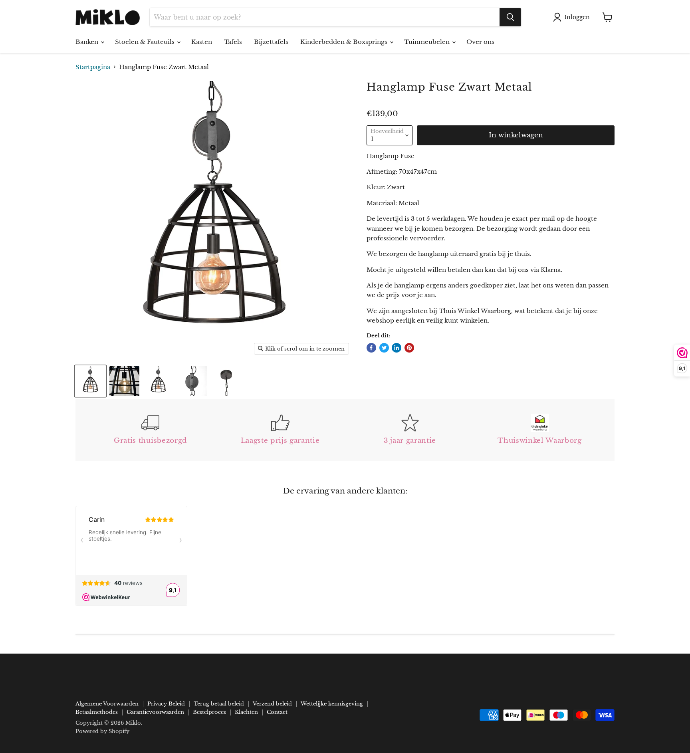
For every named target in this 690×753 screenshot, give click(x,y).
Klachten (246, 712)
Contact (277, 712)
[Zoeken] (510, 17)
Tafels (233, 42)
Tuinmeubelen (427, 42)
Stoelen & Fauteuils (145, 42)
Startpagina (92, 66)
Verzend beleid (272, 703)
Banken (87, 42)
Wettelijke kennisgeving (332, 703)
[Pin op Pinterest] (409, 348)
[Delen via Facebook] (371, 348)
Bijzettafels (271, 42)
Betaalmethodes (96, 712)
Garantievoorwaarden (155, 712)
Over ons (480, 42)
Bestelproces (209, 712)
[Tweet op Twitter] (384, 348)
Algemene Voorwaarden (107, 703)
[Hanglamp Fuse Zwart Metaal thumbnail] (90, 381)
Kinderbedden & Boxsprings (344, 42)
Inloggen (577, 17)
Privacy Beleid (166, 703)
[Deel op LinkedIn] (396, 348)
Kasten (201, 42)
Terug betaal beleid (219, 703)
